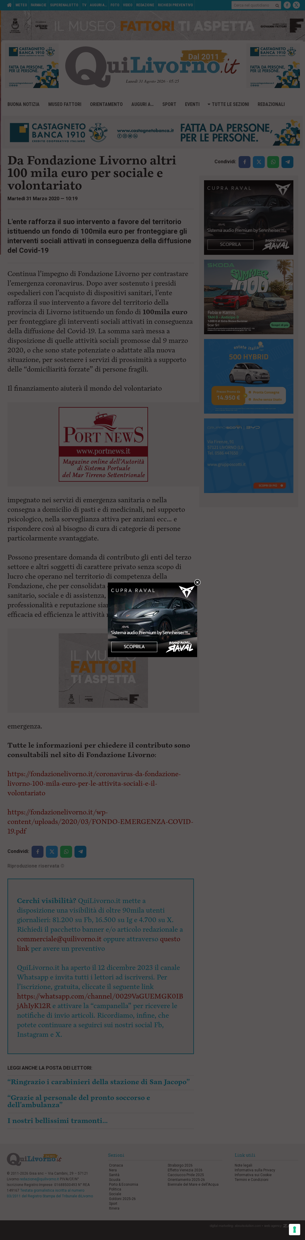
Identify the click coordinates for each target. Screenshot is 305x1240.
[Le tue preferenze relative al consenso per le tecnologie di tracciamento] (294, 1229)
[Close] (197, 583)
